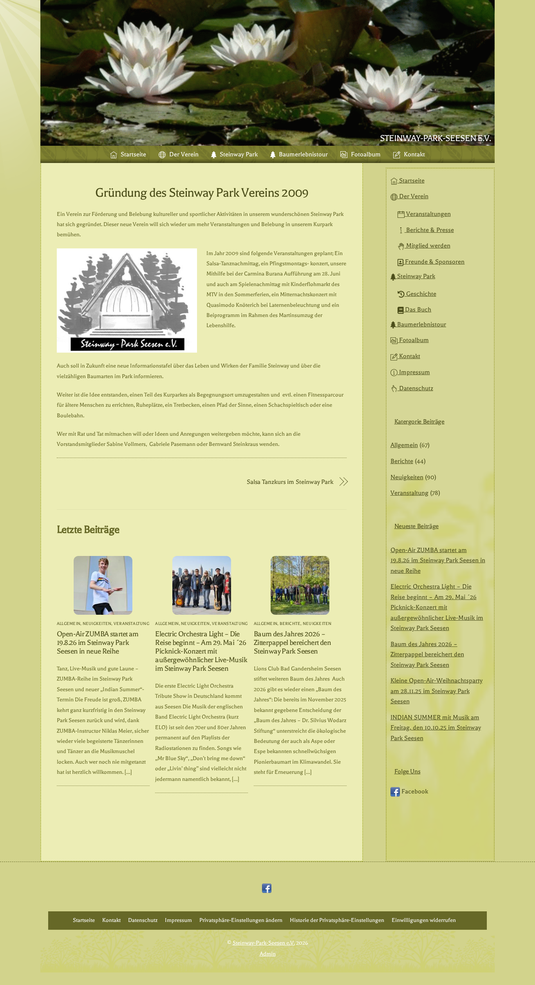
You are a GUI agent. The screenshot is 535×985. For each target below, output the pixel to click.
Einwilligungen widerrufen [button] (424, 920)
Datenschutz (415, 388)
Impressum (414, 372)
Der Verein (183, 154)
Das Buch (417, 309)
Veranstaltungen (428, 213)
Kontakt (413, 154)
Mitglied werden (427, 245)
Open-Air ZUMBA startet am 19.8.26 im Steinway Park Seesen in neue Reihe (97, 642)
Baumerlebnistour (302, 154)
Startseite (132, 154)
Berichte (290, 623)
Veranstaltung (131, 623)
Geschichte (420, 293)
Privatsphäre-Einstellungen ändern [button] (240, 920)
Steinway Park (238, 154)
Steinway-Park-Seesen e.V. (264, 943)
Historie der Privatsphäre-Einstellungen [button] (337, 920)
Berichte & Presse (429, 230)
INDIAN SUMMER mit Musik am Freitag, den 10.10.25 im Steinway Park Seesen (435, 728)
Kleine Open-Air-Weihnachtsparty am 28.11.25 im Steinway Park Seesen (436, 691)
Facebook (414, 791)
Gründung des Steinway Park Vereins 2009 (201, 192)
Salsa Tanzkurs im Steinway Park (290, 481)
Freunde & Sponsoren (434, 261)
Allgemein (68, 623)
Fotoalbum (365, 154)
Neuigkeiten (97, 623)
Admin (268, 954)
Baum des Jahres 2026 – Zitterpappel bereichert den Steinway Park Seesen (292, 642)
